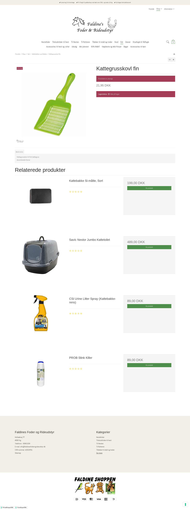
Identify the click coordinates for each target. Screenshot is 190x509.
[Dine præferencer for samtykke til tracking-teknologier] (185, 504)
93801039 (26, 443)
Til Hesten (100, 443)
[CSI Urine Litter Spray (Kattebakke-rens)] (41, 321)
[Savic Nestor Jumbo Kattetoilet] (41, 262)
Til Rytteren (100, 446)
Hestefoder (100, 437)
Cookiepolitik (21, 507)
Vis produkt (149, 188)
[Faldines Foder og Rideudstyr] (95, 25)
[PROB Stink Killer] (41, 380)
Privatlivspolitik (8, 507)
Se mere (99, 453)
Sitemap (18, 453)
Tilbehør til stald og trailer (105, 450)
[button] (169, 59)
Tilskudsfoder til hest (103, 440)
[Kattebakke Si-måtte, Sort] (41, 203)
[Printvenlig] (174, 54)
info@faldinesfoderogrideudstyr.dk (32, 446)
